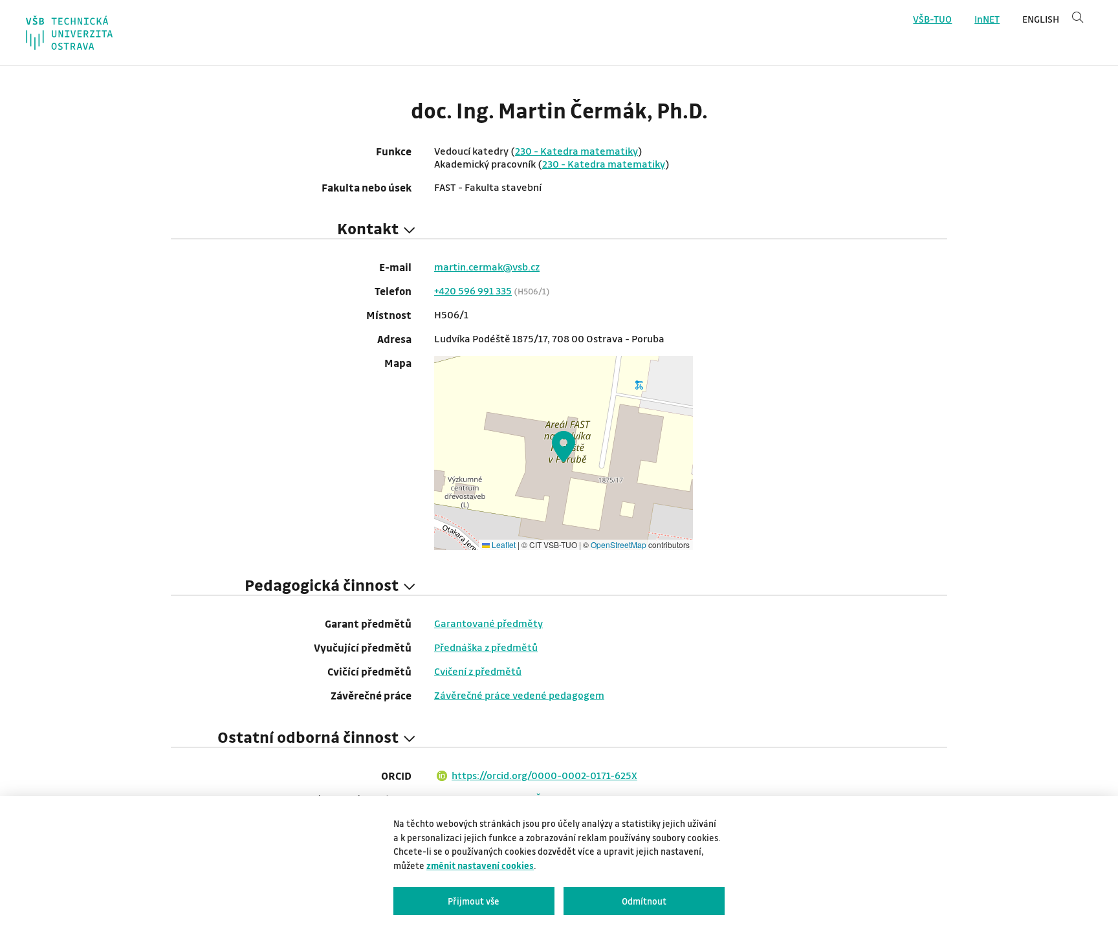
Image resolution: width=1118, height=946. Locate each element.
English (1040, 19)
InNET (987, 19)
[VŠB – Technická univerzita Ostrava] (69, 33)
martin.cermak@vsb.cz (487, 266)
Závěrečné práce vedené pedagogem (519, 694)
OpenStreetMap (618, 544)
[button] (563, 446)
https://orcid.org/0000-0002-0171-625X (544, 775)
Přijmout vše (473, 901)
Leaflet (503, 544)
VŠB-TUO (932, 19)
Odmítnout (644, 901)
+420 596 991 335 (473, 290)
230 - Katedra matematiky (576, 150)
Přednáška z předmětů (486, 647)
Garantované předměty (488, 623)
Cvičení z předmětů (477, 671)
